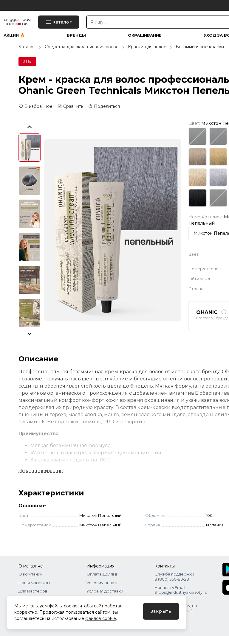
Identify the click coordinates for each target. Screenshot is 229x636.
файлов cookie (100, 618)
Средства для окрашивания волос (81, 46)
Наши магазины (34, 582)
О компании (30, 574)
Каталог (26, 46)
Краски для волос (147, 46)
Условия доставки (104, 591)
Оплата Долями (102, 574)
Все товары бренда (212, 318)
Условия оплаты (102, 582)
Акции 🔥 (14, 35)
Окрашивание (145, 35)
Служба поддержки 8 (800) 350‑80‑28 (174, 576)
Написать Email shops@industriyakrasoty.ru (180, 590)
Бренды (76, 35)
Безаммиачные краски (200, 46)
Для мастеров (32, 591)
